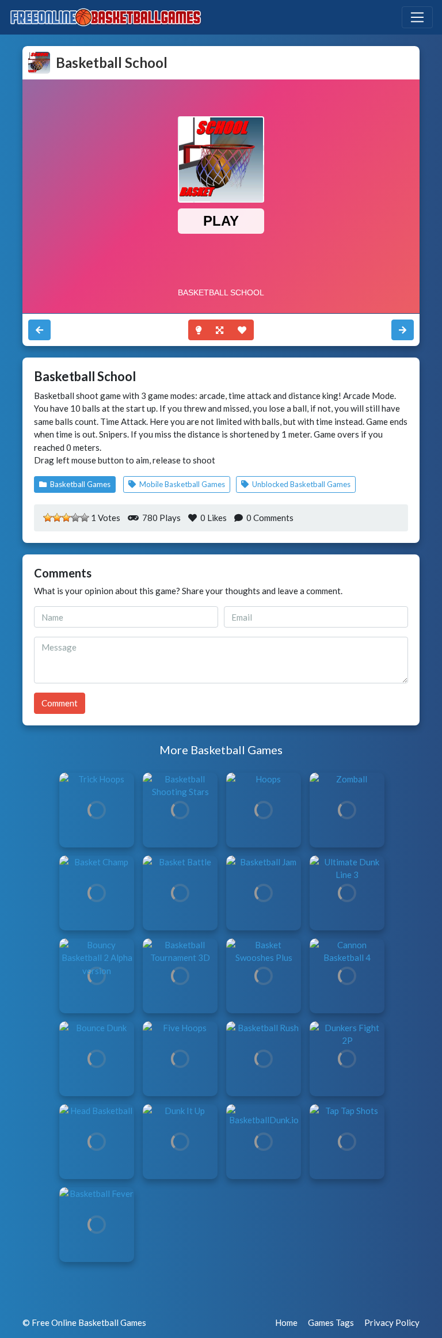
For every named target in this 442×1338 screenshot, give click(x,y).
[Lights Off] (198, 330)
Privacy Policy (392, 1322)
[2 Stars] (57, 517)
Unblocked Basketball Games (300, 484)
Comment (59, 703)
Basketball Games (79, 484)
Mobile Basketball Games (181, 484)
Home (286, 1322)
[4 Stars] (75, 517)
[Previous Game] (402, 330)
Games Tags (331, 1322)
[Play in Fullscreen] (219, 330)
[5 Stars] (84, 517)
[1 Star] (47, 517)
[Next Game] (39, 330)
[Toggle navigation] (417, 17)
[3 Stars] (66, 517)
